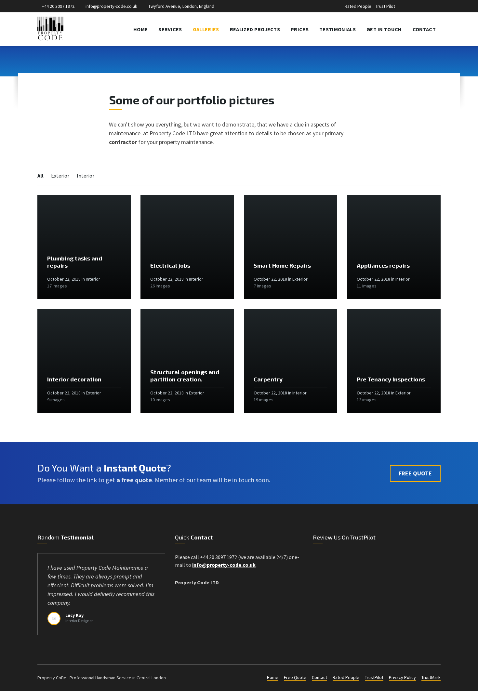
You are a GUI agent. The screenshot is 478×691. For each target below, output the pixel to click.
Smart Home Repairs (282, 265)
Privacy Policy (402, 677)
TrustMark (431, 677)
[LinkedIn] (422, 7)
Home (272, 677)
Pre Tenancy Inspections (391, 379)
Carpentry (268, 379)
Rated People (358, 6)
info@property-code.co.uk (111, 6)
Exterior (60, 175)
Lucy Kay (74, 615)
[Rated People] (407, 7)
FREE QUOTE (415, 473)
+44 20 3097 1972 (58, 6)
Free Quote (295, 677)
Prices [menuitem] (300, 29)
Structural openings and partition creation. (184, 375)
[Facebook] (415, 7)
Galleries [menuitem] (206, 29)
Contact (319, 677)
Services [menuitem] (170, 29)
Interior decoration (74, 379)
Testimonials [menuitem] (337, 29)
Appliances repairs (383, 265)
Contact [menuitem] (424, 29)
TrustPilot (374, 677)
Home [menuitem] (140, 29)
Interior (85, 175)
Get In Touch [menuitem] (384, 29)
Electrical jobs (170, 265)
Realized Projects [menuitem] (255, 29)
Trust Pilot (385, 6)
